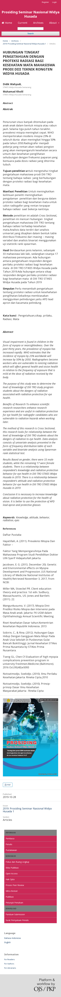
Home (8, 22)
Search (31, 33)
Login (54, 2)
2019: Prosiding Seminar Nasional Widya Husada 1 (24, 43)
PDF (8, 784)
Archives (38, 22)
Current (22, 22)
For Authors (9, 963)
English (7, 942)
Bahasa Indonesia (12, 938)
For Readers (9, 959)
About (53, 22)
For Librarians (10, 968)
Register (45, 2)
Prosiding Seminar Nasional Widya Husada (30, 14)
